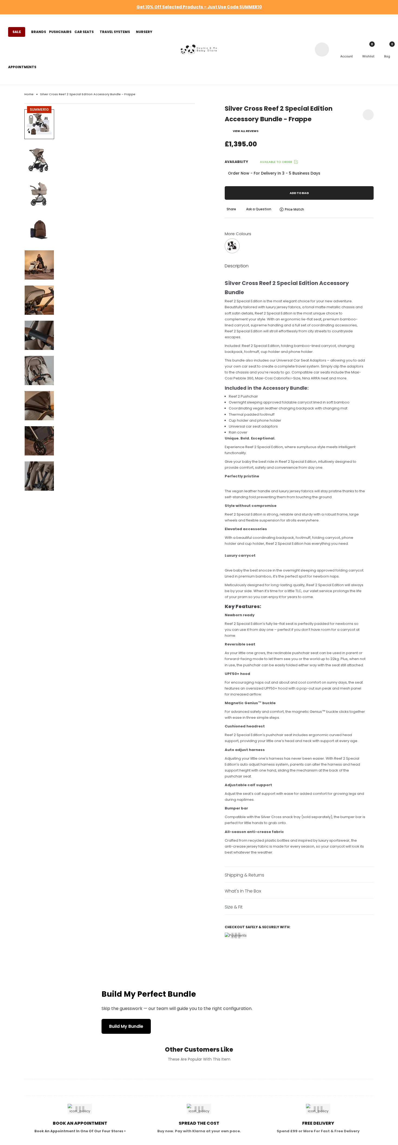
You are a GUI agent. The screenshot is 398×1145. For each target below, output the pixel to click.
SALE (16, 31)
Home (29, 94)
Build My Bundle (126, 1026)
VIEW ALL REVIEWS (246, 131)
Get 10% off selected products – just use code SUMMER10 (199, 7)
